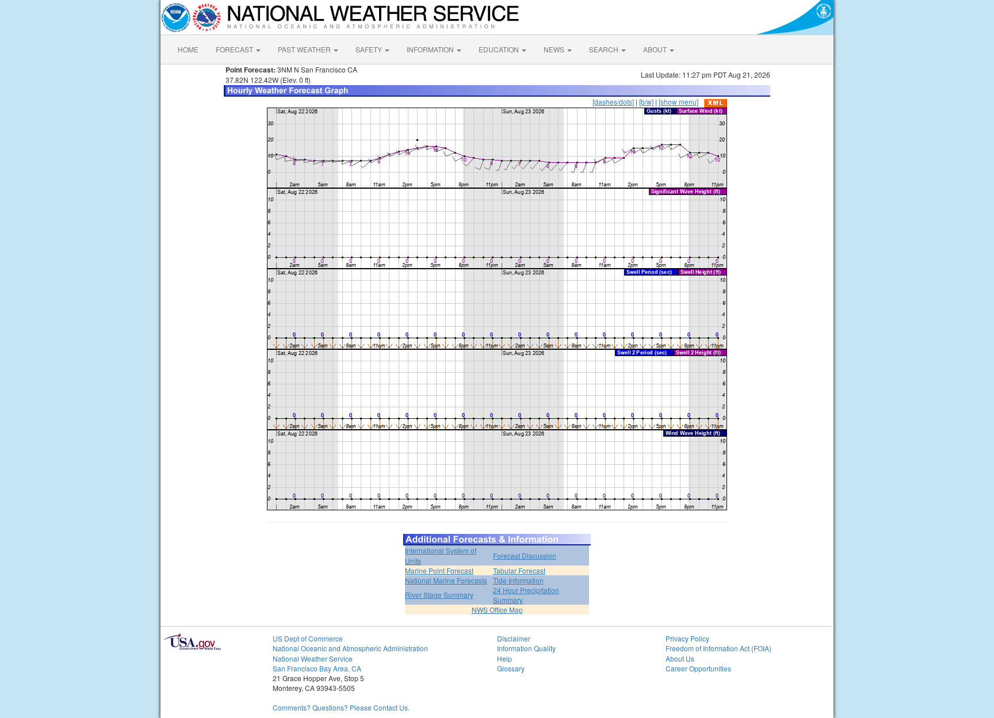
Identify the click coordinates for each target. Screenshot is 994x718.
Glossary (511, 668)
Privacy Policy (687, 638)
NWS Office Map (497, 609)
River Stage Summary (439, 594)
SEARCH (604, 49)
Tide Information (518, 580)
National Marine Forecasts (446, 580)
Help (504, 658)
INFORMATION (431, 49)
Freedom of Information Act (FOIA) (718, 648)
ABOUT (655, 49)
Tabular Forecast (519, 570)
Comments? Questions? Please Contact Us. (341, 707)
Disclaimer (513, 638)
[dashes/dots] (613, 101)
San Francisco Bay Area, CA (317, 668)
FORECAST (235, 49)
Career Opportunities (698, 668)
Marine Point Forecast (439, 570)
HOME (188, 49)
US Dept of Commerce (308, 638)
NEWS (555, 49)
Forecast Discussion (524, 555)
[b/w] (646, 101)
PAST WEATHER (305, 49)
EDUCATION (500, 49)
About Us (680, 658)
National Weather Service (313, 658)
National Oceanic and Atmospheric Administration (350, 648)
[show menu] (678, 101)
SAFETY (369, 49)
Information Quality (526, 648)
